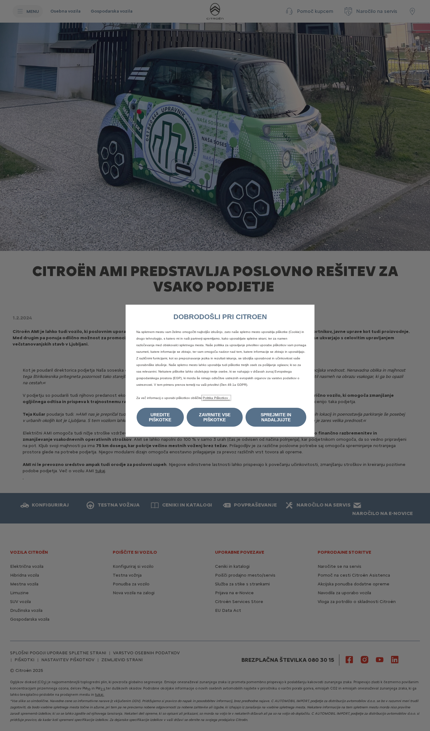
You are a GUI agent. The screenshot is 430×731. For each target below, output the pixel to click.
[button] (160, 417)
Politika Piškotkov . (216, 398)
